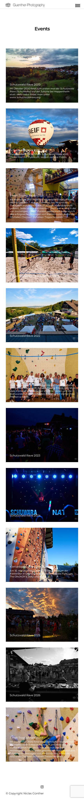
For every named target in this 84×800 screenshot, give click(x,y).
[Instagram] (42, 787)
